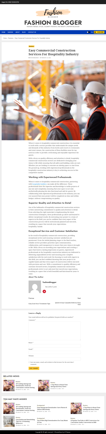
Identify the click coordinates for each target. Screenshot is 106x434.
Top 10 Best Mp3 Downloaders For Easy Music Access (52, 421)
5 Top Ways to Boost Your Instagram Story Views (59, 385)
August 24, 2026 (21, 389)
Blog (24, 32)
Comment (32, 320)
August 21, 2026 (42, 424)
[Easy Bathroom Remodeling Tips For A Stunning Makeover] (9, 421)
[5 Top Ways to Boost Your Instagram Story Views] (43, 385)
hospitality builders (39, 184)
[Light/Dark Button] (88, 32)
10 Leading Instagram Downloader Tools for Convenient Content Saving (25, 385)
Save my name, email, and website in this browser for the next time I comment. (52, 363)
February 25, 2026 (46, 58)
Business (31, 46)
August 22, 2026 (56, 388)
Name (31, 343)
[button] (92, 32)
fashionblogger (34, 58)
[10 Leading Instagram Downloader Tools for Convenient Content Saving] (9, 385)
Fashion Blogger (53, 22)
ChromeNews (58, 432)
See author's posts (51, 287)
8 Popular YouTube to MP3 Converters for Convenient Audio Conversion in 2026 (85, 421)
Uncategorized (41, 405)
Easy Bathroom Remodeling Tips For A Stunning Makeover (25, 421)
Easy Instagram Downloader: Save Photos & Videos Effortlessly (52, 408)
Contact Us (32, 32)
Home (3, 32)
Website (31, 356)
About (17, 32)
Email (31, 349)
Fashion (10, 32)
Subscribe (100, 32)
